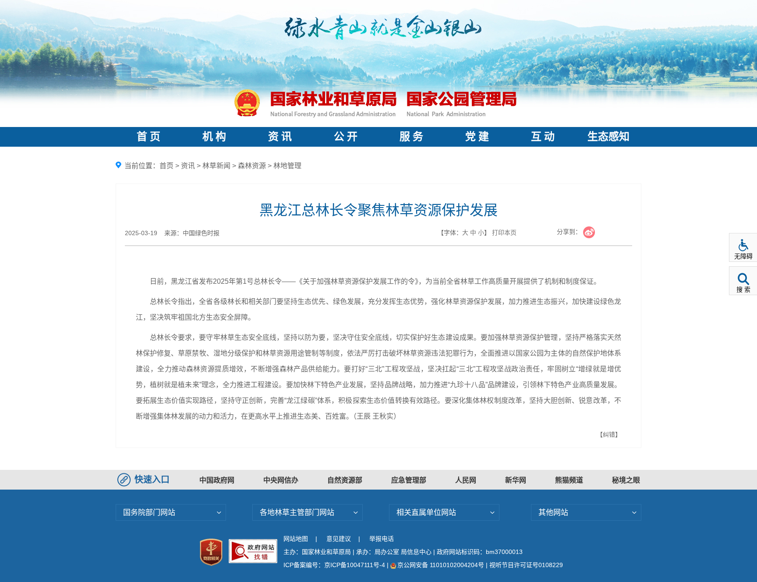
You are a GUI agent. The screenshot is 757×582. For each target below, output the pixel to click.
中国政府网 (216, 480)
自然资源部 (344, 480)
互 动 (543, 136)
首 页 (148, 136)
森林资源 (252, 165)
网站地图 (295, 538)
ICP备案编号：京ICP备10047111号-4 (335, 564)
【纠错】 (609, 434)
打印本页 (504, 232)
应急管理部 (408, 480)
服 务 (411, 136)
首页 (166, 165)
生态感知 (608, 136)
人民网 (465, 480)
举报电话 (381, 538)
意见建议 (338, 538)
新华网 (515, 480)
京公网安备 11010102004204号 (440, 564)
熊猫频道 (569, 480)
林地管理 (287, 165)
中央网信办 (280, 480)
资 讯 (280, 136)
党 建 (477, 136)
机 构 (214, 136)
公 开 (345, 136)
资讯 (188, 165)
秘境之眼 (626, 480)
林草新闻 (216, 165)
